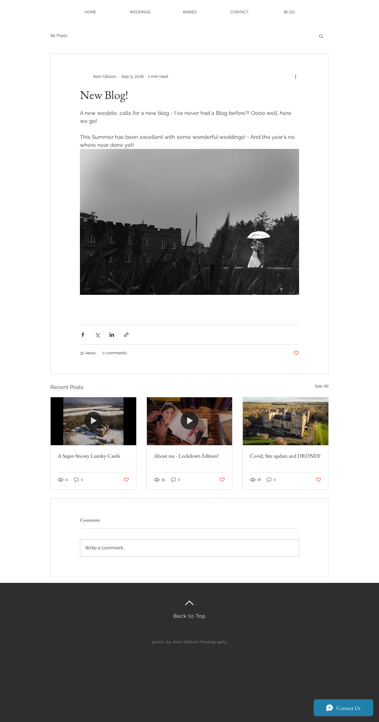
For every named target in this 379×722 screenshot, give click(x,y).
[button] (321, 35)
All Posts (58, 35)
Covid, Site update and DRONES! (285, 455)
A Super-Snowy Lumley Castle (89, 455)
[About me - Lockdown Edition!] (189, 421)
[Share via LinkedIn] (112, 334)
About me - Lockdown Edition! (186, 455)
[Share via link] (126, 334)
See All (322, 386)
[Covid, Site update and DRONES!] (285, 421)
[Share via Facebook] (83, 334)
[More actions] (295, 76)
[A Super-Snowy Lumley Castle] (93, 421)
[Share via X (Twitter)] (97, 334)
